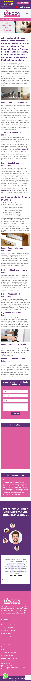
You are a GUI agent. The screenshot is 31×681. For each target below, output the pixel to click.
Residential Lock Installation (17, 289)
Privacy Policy (6, 644)
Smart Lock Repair (7, 633)
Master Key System (8, 627)
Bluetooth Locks (7, 647)
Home (2, 19)
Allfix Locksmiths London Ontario (18, 678)
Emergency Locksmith (8, 655)
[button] (12, 525)
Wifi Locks (5, 650)
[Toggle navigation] (27, 13)
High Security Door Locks (9, 625)
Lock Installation (10, 19)
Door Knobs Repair (7, 636)
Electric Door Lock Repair (9, 630)
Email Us (6, 664)
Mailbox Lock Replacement (9, 652)
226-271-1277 (22, 3)
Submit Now (15, 414)
